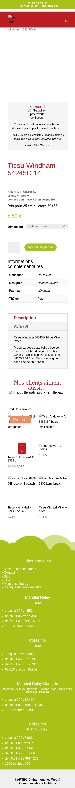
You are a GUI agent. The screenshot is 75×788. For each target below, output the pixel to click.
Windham (44, 290)
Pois (40, 298)
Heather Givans (48, 283)
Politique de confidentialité (22, 587)
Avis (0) (21, 326)
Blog (7, 576)
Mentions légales (16, 583)
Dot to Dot (44, 275)
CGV (7, 580)
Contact (9, 572)
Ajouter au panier (40, 247)
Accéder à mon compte (20, 569)
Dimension (15, 226)
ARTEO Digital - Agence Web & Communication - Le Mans (38, 781)
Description (25, 318)
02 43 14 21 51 (38, 3)
